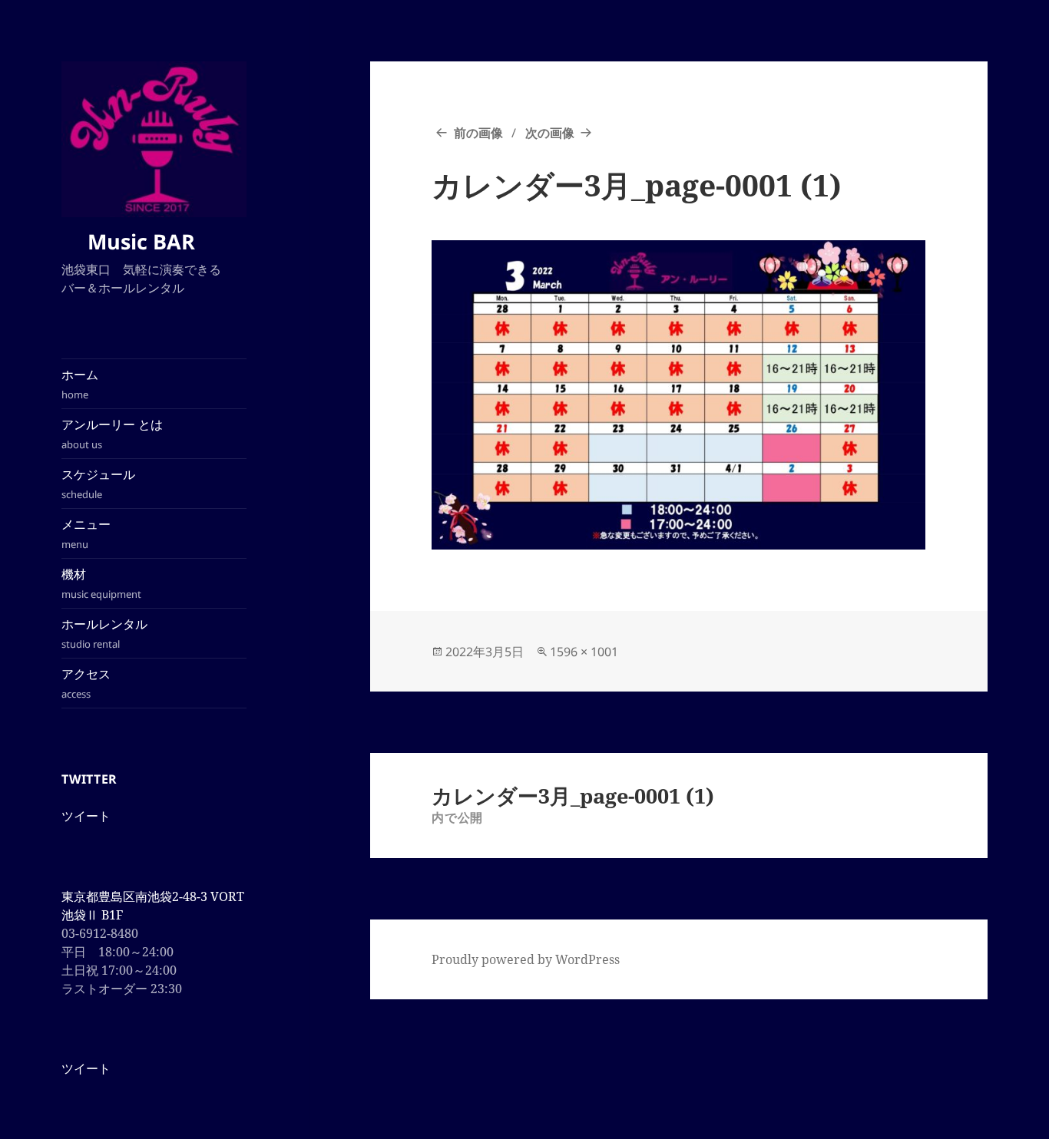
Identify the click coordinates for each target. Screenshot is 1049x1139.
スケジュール (98, 483)
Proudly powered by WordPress (526, 959)
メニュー (86, 533)
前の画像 (478, 132)
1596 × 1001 (584, 651)
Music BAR (149, 241)
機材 (101, 583)
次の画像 (549, 132)
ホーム (79, 383)
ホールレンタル (104, 633)
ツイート (86, 815)
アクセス (86, 683)
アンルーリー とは (112, 433)
